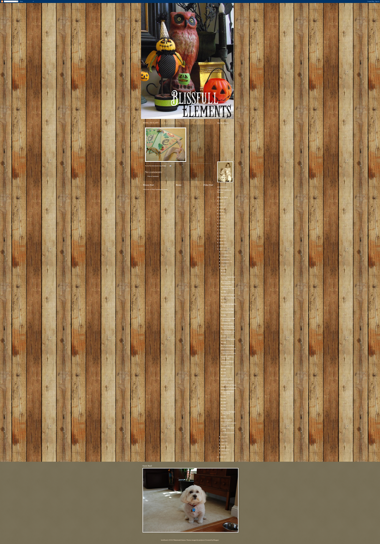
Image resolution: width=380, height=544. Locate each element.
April (223, 443)
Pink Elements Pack (228, 433)
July (222, 268)
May (222, 440)
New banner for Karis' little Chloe (228, 412)
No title (223, 271)
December (225, 252)
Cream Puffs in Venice (228, 385)
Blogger (216, 540)
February (224, 449)
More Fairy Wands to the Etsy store (228, 282)
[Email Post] (170, 166)
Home (178, 185)
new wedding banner (228, 339)
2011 (221, 236)
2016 (221, 220)
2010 (221, 239)
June (223, 436)
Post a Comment (153, 176)
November (225, 255)
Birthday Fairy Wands (228, 298)
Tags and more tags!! (228, 294)
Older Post (208, 185)
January (224, 453)
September (225, 261)
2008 (221, 246)
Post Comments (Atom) (160, 189)
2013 (221, 230)
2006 (221, 457)
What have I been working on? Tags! (228, 287)
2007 (221, 249)
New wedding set (227, 366)
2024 (221, 201)
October (224, 258)
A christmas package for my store (228, 319)
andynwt (202, 540)
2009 (221, 242)
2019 (221, 210)
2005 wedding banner (228, 348)
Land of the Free (226, 379)
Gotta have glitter (226, 420)
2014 (221, 226)
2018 (221, 213)
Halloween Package (227, 309)
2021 (221, 204)
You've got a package (227, 345)
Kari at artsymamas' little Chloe (227, 392)
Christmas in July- (227, 323)
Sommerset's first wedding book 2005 (228, 352)
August (223, 265)
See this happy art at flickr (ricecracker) (228, 327)
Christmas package (227, 312)
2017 (221, 217)
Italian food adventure (228, 388)
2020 (221, 207)
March (223, 446)
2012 (221, 233)
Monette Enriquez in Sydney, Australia (228, 332)
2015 (221, 223)
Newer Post (148, 185)
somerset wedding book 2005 (227, 357)
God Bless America (227, 382)
